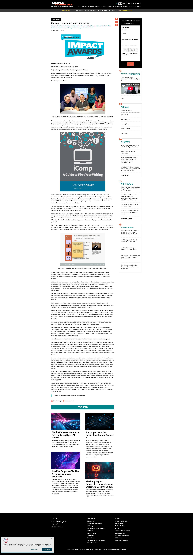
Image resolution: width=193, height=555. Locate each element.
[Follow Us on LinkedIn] (129, 3)
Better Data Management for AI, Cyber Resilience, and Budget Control (130, 212)
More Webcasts (125, 175)
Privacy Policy (133, 45)
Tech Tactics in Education (122, 535)
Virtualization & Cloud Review (96, 540)
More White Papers (126, 218)
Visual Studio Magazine (121, 540)
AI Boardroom (91, 518)
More (138, 6)
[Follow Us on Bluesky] (133, 3)
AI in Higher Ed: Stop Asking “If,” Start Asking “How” (129, 205)
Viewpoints (91, 6)
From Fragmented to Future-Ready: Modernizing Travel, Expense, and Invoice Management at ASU (129, 160)
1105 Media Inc (77, 549)
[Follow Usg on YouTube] (138, 3)
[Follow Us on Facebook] (136, 3)
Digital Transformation (104, 10)
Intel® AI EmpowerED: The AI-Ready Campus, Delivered (65, 474)
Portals (125, 107)
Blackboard (65, 305)
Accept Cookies (47, 549)
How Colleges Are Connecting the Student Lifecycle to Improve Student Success (130, 257)
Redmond (90, 531)
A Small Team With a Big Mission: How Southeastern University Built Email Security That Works (130, 168)
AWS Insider (90, 521)
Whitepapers (127, 183)
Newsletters (133, 6)
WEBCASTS (125, 142)
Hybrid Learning (79, 10)
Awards (97, 6)
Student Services (125, 128)
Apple (65, 81)
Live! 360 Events (119, 523)
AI (72, 10)
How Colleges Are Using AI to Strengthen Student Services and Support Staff (130, 266)
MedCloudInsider (120, 526)
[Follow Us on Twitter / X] (131, 3)
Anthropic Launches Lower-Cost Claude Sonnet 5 (100, 435)
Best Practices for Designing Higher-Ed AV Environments (128, 248)
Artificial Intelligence (126, 110)
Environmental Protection (94, 523)
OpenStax (101, 123)
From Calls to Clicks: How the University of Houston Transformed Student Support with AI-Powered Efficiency (129, 197)
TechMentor (90, 535)
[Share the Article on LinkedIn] (116, 22)
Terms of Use (105, 549)
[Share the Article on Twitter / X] (116, 25)
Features (84, 6)
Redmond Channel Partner (122, 531)
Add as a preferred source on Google (121, 3)
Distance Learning (56, 19)
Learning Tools (125, 124)
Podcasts (110, 6)
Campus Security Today (121, 521)
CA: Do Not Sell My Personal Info (117, 549)
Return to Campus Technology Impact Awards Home (70, 395)
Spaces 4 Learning (120, 533)
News (79, 6)
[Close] (51, 538)
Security (114, 10)
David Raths (55, 30)
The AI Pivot (90, 538)
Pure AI (117, 528)
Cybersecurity (124, 115)
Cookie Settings (34, 549)
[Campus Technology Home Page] (62, 4)
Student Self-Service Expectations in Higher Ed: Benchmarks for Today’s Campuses (130, 188)
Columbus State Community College (76, 127)
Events (125, 6)
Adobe (60, 81)
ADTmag (117, 518)
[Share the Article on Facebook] (116, 19)
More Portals (124, 133)
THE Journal (118, 538)
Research (104, 6)
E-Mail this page (57, 401)
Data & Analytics (125, 119)
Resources (118, 6)
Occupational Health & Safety (96, 528)
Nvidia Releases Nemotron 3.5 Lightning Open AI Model (65, 435)
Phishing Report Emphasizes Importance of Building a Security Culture (99, 484)
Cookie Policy (96, 549)
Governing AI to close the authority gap (128, 152)
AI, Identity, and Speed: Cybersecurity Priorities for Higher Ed (130, 78)
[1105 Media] (60, 535)
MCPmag (90, 526)
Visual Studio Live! (92, 543)
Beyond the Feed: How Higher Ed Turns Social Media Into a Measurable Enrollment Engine (130, 232)
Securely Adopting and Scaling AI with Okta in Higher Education (130, 146)
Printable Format (69, 401)
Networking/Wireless (90, 10)
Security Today (91, 533)
